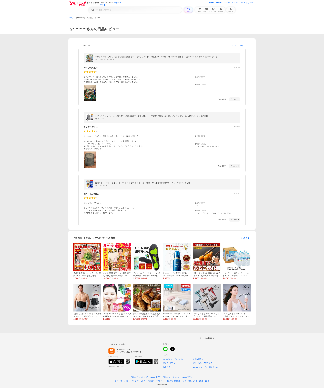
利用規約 (151, 381)
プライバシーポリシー (122, 381)
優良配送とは (198, 359)
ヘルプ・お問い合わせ (189, 381)
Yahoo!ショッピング (139, 377)
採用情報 (177, 381)
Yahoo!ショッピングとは (173, 359)
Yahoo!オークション (171, 377)
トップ (71, 18)
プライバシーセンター (139, 381)
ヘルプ (253, 3)
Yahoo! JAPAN (215, 3)
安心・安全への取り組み (202, 363)
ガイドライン (160, 381)
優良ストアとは (169, 363)
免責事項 (170, 381)
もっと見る (244, 238)
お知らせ (166, 367)
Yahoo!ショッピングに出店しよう (235, 3)
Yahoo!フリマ (187, 377)
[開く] (90, 93)
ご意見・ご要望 (203, 381)
